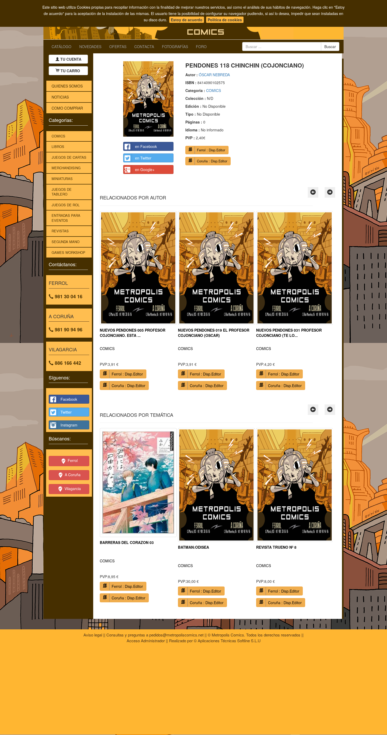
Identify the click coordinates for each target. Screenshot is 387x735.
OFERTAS (117, 46)
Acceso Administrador (146, 640)
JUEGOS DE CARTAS (69, 157)
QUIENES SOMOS (67, 86)
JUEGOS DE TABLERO (62, 192)
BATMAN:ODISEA (193, 547)
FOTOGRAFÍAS (175, 46)
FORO (201, 46)
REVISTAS (60, 230)
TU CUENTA (70, 59)
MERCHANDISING (66, 167)
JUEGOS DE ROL (66, 204)
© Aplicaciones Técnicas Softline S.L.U (227, 640)
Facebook (69, 399)
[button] (313, 192)
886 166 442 (67, 362)
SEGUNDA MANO (66, 241)
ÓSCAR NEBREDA (214, 74)
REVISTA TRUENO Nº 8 (276, 547)
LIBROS (58, 146)
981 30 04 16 (67, 296)
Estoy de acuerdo (186, 19)
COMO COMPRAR (67, 108)
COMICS (58, 135)
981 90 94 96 (67, 329)
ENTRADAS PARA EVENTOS (66, 218)
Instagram (69, 425)
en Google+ (145, 169)
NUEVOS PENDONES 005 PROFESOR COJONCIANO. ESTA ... (132, 332)
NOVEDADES (90, 46)
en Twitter (143, 158)
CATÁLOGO (61, 46)
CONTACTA (144, 46)
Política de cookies (225, 19)
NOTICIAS (60, 97)
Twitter (66, 412)
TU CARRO (70, 70)
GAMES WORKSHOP (68, 252)
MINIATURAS (62, 178)
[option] (138, 302)
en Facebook (146, 146)
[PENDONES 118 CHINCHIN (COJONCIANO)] (148, 99)
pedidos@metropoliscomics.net (176, 635)
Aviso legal (92, 635)
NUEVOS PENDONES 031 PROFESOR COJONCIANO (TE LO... (289, 332)
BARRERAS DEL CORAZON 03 (127, 542)
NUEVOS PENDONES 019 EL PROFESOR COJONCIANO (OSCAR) (213, 332)
